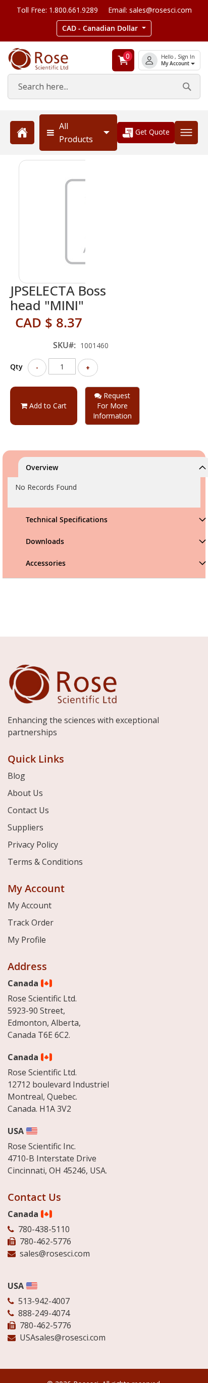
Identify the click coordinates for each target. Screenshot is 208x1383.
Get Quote (151, 132)
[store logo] (46, 59)
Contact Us (28, 810)
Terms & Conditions (45, 861)
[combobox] (104, 86)
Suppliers (25, 827)
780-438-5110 (44, 1229)
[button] (104, 28)
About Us (25, 793)
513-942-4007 (44, 1301)
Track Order (31, 922)
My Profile (27, 939)
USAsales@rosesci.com (63, 1337)
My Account (176, 63)
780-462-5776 (45, 1241)
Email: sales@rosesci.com (150, 10)
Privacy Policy (33, 844)
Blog (16, 775)
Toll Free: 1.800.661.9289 (57, 10)
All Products (76, 132)
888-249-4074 (44, 1313)
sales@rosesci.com (55, 1253)
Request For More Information (112, 406)
